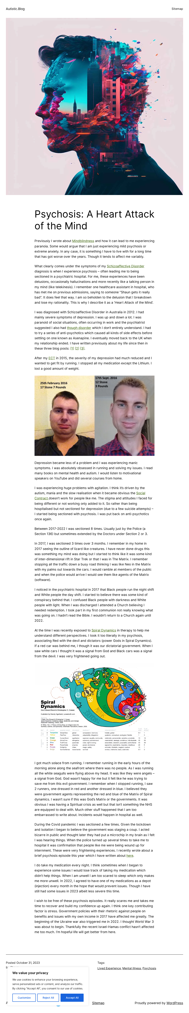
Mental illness (131, 968)
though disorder (79, 328)
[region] (48, 986)
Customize (24, 997)
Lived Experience (109, 968)
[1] (72, 348)
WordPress (174, 1003)
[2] (77, 348)
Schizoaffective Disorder (125, 266)
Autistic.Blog (15, 9)
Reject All (48, 997)
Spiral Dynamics (104, 630)
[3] (82, 348)
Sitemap (177, 9)
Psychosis (149, 968)
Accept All (72, 997)
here (129, 855)
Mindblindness (83, 241)
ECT (52, 358)
